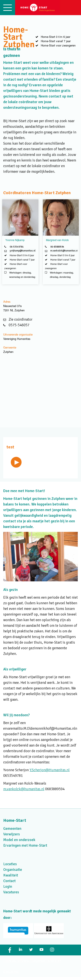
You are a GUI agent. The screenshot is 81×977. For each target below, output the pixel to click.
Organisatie (12, 869)
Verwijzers (11, 834)
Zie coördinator (20, 319)
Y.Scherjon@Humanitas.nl (50, 770)
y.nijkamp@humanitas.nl (22, 250)
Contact (9, 881)
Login (7, 886)
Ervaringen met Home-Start (25, 845)
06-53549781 (17, 246)
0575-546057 (19, 325)
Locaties (10, 864)
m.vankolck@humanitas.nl (64, 250)
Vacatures (11, 892)
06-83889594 (57, 246)
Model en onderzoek (19, 840)
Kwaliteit (10, 875)
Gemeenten (12, 828)
